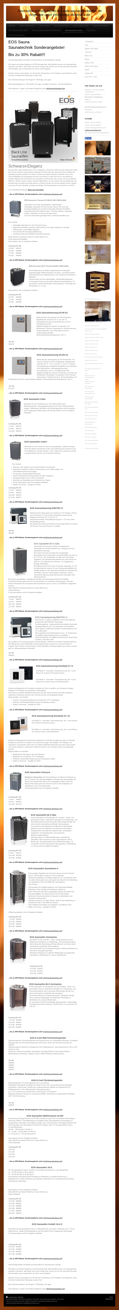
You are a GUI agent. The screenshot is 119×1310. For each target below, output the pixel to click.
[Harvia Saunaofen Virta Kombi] (98, 311)
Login (111, 1297)
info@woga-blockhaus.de (55, 88)
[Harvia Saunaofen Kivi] (98, 254)
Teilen (89, 138)
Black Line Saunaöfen (36, 190)
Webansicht (109, 1299)
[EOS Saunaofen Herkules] (98, 227)
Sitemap (20, 1297)
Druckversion (12, 1297)
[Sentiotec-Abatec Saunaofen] (98, 282)
